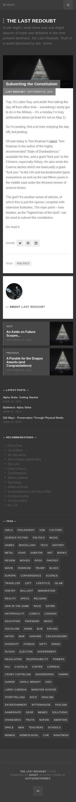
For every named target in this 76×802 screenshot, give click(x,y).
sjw (42, 530)
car (46, 735)
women (10, 735)
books (61, 552)
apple (25, 598)
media (48, 621)
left (28, 583)
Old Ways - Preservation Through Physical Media (33, 417)
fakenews (32, 621)
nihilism (47, 697)
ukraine (35, 636)
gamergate (13, 712)
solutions (59, 712)
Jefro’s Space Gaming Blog (24, 459)
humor (10, 682)
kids (48, 682)
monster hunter (43, 689)
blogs (53, 568)
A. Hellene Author (18, 495)
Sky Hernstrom (17, 454)
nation (44, 720)
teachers (36, 727)
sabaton (36, 552)
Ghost (33, 775)
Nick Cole (13, 463)
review (10, 560)
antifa (9, 636)
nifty (43, 644)
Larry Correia (16, 689)
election (26, 651)
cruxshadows (56, 636)
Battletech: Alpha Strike (17, 407)
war (22, 636)
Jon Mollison (15, 449)
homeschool (29, 735)
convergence (31, 575)
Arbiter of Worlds (18, 486)
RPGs (38, 560)
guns (22, 552)
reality (10, 598)
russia (10, 651)
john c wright (30, 682)
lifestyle (43, 583)
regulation (13, 659)
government (46, 651)
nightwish (61, 735)
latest (53, 141)
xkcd (33, 697)
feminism (24, 568)
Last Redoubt (15, 92)
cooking (50, 613)
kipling (52, 628)
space (9, 727)
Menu (11, 4)
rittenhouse (41, 704)
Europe (10, 575)
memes (43, 712)
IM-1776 (13, 504)
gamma (63, 674)
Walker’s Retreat (18, 477)
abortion (60, 720)
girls (9, 530)
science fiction (16, 537)
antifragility (15, 613)
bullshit (26, 590)
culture (55, 530)
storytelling (15, 697)
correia (53, 666)
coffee (37, 666)
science (52, 575)
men (21, 727)
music (53, 537)
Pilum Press (15, 445)
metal (9, 552)
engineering (44, 674)
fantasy (52, 560)
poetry (10, 590)
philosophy (26, 530)
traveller (12, 583)
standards (13, 720)
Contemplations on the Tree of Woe (29, 491)
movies (25, 560)
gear (29, 712)
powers (59, 659)
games (9, 545)
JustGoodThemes (37, 778)
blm (39, 628)
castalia (21, 666)
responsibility (37, 659)
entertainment (16, 704)
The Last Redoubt (31, 20)
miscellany (27, 545)
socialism (12, 628)
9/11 (7, 666)
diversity (12, 644)
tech (44, 545)
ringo (56, 644)
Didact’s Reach (17, 468)
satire (50, 606)
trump (40, 568)
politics (23, 263)
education (12, 621)
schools (54, 727)
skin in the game (17, 606)
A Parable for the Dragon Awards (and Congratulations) (24, 362)
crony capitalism (18, 674)
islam (59, 583)
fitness (29, 644)
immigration (46, 590)
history (58, 545)
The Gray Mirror (17, 500)
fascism (61, 704)
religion (40, 598)
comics (34, 613)
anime (28, 628)
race (37, 606)
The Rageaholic (17, 472)
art (50, 552)
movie (9, 568)
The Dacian (15, 482)
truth (30, 720)
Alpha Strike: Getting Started (20, 397)
